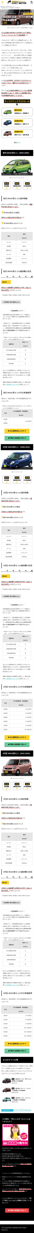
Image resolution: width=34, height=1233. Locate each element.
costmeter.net (16, 1227)
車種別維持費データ (8, 1110)
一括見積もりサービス (12, 384)
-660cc (17, 1110)
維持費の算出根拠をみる (12, 302)
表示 (18, 142)
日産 (22, 1110)
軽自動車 (28, 1110)
